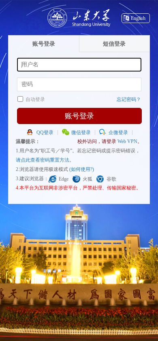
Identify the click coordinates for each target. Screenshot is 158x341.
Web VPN (127, 141)
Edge (63, 179)
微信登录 (81, 132)
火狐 (87, 179)
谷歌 (111, 179)
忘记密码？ (129, 99)
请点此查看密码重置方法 (42, 160)
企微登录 (118, 132)
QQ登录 (44, 132)
